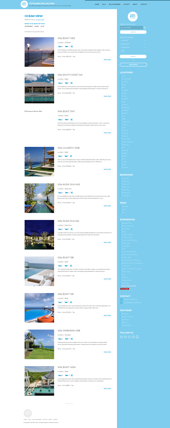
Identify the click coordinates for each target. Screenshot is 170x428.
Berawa (123, 85)
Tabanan (124, 156)
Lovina (123, 127)
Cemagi (124, 96)
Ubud (123, 159)
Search (27, 19)
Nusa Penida (125, 139)
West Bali (124, 167)
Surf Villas (124, 277)
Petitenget (125, 144)
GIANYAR (124, 99)
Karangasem (125, 107)
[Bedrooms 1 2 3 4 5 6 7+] (133, 44)
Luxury (36, 26)
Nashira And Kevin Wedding (130, 260)
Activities (45, 419)
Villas (29, 419)
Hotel (123, 249)
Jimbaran (124, 104)
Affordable (29, 26)
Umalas (123, 164)
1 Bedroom (125, 178)
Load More (69, 403)
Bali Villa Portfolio (127, 317)
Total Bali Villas (133, 17)
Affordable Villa (126, 223)
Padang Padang (126, 142)
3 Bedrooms (125, 184)
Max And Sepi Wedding (129, 254)
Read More (107, 59)
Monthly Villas (126, 257)
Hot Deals (124, 289)
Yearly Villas (125, 283)
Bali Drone (124, 314)
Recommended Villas (128, 286)
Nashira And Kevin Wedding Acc (132, 263)
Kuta (122, 116)
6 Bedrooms (125, 193)
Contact (144, 4)
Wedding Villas (126, 280)
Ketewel (124, 113)
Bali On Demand (114, 4)
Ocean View (40, 19)
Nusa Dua (124, 136)
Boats (123, 232)
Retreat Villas (125, 272)
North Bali (124, 133)
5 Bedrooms (125, 190)
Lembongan (125, 122)
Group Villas (125, 246)
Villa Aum (124, 322)
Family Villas (125, 243)
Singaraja (124, 153)
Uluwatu (124, 162)
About (135, 4)
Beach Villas (125, 229)
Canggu (124, 93)
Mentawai (124, 130)
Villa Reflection (126, 325)
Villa (104, 4)
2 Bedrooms (125, 181)
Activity (127, 4)
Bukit (123, 87)
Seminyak (124, 150)
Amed (123, 76)
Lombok (124, 124)
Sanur (123, 147)
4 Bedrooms (125, 187)
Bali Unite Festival (127, 226)
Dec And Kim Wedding (129, 240)
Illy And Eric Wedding (128, 252)
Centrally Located (127, 234)
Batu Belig (124, 82)
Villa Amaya (125, 320)
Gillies (123, 102)
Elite (42, 26)
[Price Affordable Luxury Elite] (133, 51)
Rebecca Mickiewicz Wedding (131, 269)
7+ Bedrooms (126, 195)
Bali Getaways (126, 79)
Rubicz (56, 422)
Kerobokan (125, 110)
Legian (123, 119)
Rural (123, 274)
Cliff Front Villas (126, 237)
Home (97, 4)
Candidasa (124, 90)
